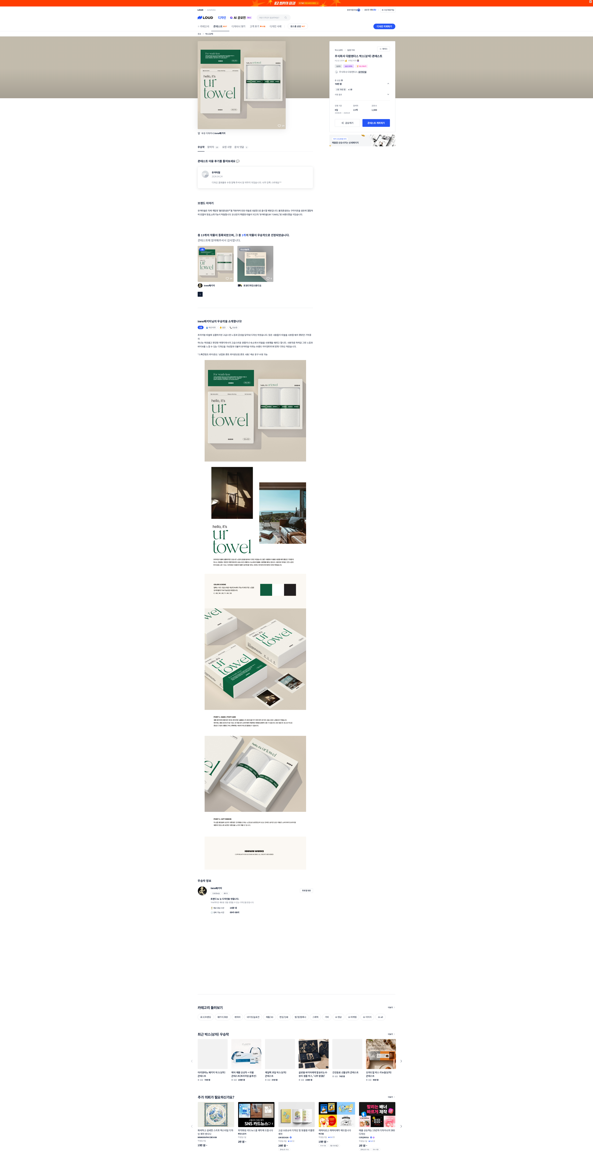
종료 (199, 33)
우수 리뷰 (323, 1145)
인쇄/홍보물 (216, 893)
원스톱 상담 (297, 26)
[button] (362, 82)
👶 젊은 (223, 327)
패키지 (226, 893)
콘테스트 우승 (284, 1149)
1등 (202, 249)
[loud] (200, 10)
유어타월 (216, 172)
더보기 (390, 1007)
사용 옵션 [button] (338, 94)
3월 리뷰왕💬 (334, 1145)
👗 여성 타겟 (211, 327)
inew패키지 (219, 133)
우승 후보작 (244, 249)
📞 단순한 (233, 327)
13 (217, 147)
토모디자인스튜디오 (252, 285)
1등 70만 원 (340, 89)
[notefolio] (211, 10)
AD (591, 1)
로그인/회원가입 (388, 9)
